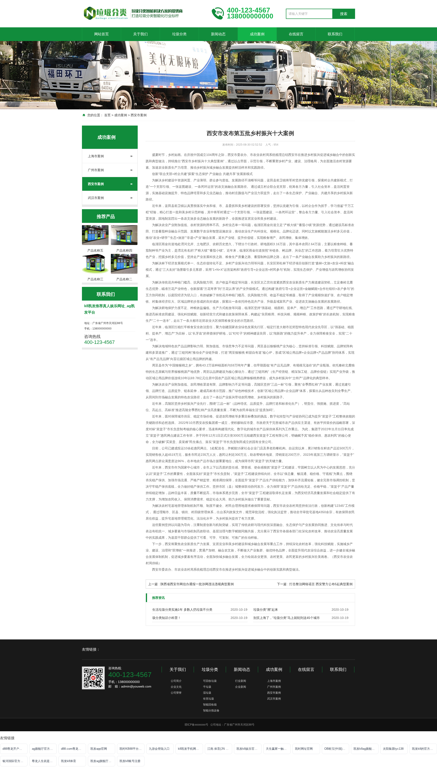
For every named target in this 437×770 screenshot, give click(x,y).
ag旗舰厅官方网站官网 (44, 748)
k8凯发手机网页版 (190, 748)
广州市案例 (96, 170)
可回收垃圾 (210, 680)
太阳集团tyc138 (393, 748)
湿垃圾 (207, 692)
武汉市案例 (96, 198)
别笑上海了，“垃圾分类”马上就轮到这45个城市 (286, 618)
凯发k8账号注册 (129, 761)
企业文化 (176, 686)
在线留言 (296, 34)
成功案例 (257, 34)
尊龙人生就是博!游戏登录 (44, 761)
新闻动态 (218, 34)
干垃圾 (207, 686)
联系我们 (335, 34)
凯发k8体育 (68, 761)
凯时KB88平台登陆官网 (132, 748)
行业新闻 (240, 680)
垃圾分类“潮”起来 (265, 609)
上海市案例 (96, 156)
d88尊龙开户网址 (14, 748)
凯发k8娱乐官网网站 (249, 748)
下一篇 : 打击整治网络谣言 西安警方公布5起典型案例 (315, 584)
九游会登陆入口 (159, 748)
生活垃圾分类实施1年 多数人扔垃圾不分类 (182, 609)
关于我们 (140, 34)
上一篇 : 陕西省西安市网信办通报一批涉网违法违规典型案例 (191, 584)
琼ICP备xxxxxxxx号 (196, 724)
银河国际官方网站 (14, 761)
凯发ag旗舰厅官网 (102, 761)
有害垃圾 (208, 698)
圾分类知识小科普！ (166, 618)
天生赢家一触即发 (278, 748)
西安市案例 (139, 115)
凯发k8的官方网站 (424, 748)
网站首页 (101, 34)
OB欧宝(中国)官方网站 (336, 748)
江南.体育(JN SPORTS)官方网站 (219, 748)
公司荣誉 (176, 692)
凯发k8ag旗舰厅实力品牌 (366, 748)
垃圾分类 (179, 34)
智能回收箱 (210, 704)
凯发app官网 (98, 748)
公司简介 (176, 680)
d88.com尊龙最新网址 (73, 748)
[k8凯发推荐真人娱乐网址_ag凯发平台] (143, 13)
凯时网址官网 (304, 748)
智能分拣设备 (211, 710)
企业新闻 (240, 686)
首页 (107, 115)
